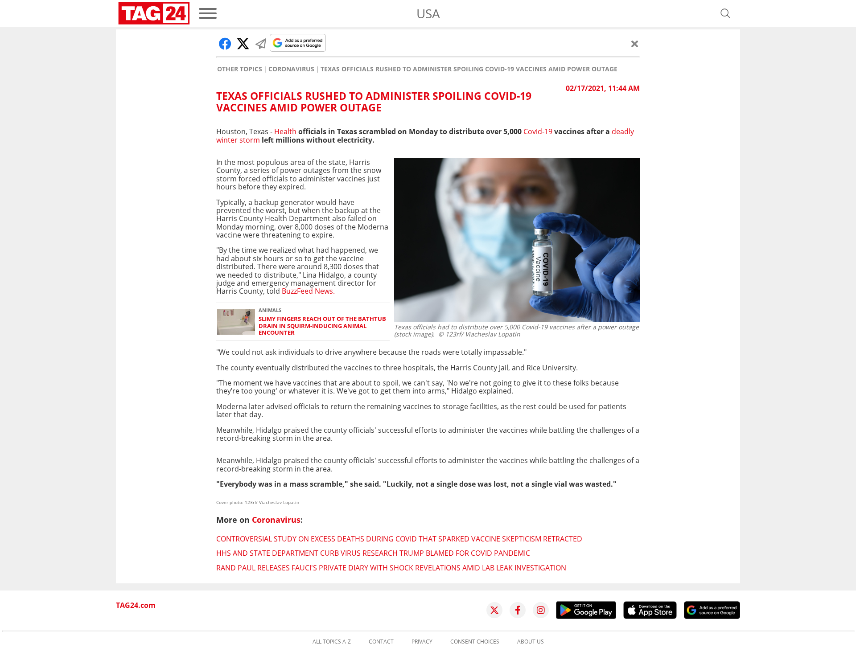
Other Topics (239, 69)
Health (285, 131)
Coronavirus (291, 69)
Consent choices (474, 642)
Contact (381, 642)
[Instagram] (541, 610)
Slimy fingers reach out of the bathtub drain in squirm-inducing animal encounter (322, 326)
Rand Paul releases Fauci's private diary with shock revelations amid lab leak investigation (391, 568)
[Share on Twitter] (243, 44)
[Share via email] (261, 44)
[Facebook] (518, 610)
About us (530, 642)
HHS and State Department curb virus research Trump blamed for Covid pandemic (373, 553)
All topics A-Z (332, 642)
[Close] (635, 44)
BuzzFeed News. (308, 291)
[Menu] (208, 13)
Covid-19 (537, 131)
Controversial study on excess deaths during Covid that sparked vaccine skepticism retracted (399, 539)
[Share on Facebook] (225, 44)
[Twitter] (494, 610)
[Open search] (725, 13)
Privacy (422, 642)
